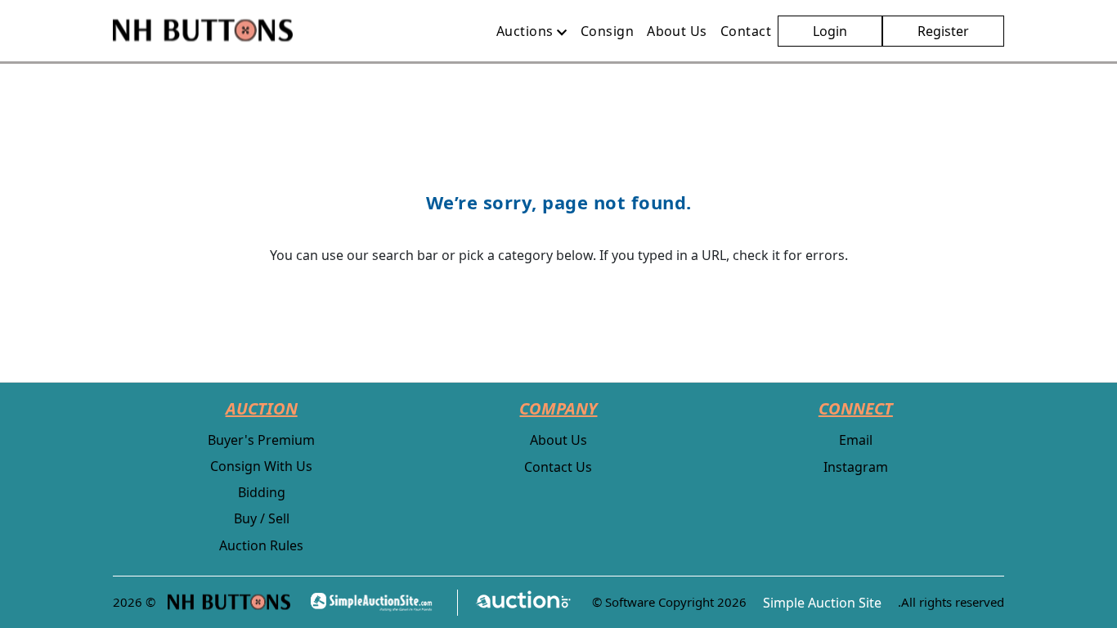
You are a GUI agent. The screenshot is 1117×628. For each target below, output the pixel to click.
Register (943, 31)
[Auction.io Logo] (515, 602)
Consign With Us (261, 466)
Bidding (261, 492)
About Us (558, 440)
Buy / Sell (261, 518)
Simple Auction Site (822, 603)
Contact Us (558, 467)
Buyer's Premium (261, 440)
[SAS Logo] (376, 602)
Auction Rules (261, 545)
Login (830, 31)
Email (856, 440)
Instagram (855, 467)
